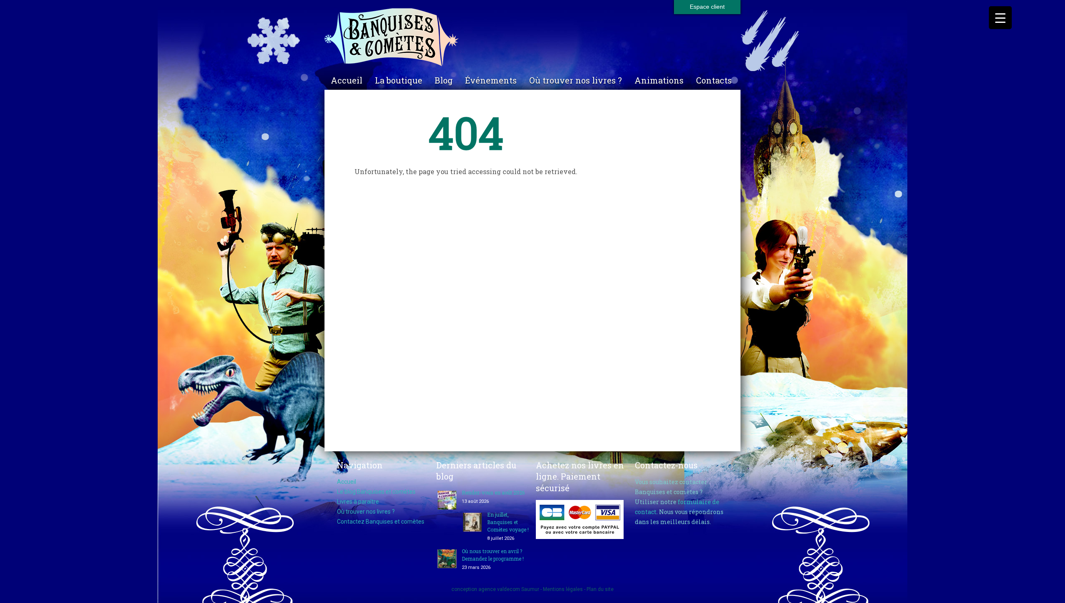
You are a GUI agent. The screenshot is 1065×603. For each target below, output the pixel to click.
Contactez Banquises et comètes (380, 521)
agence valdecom (499, 589)
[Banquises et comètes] (532, 37)
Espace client (707, 6)
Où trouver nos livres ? (575, 80)
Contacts (714, 80)
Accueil (346, 80)
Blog (444, 80)
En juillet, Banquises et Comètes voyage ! (508, 522)
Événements (491, 80)
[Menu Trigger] (1000, 17)
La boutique (398, 80)
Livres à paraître (358, 501)
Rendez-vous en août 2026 (493, 492)
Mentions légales (563, 589)
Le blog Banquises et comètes (376, 491)
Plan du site (600, 589)
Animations (659, 80)
